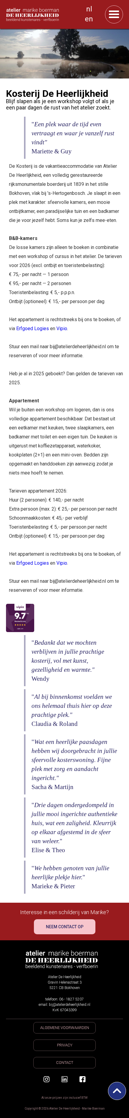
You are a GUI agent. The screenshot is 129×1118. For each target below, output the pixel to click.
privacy (64, 1045)
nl (89, 9)
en (89, 19)
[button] (114, 14)
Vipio (61, 328)
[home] (42, 14)
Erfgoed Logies (32, 328)
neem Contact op (64, 926)
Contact (64, 1062)
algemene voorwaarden (64, 1027)
